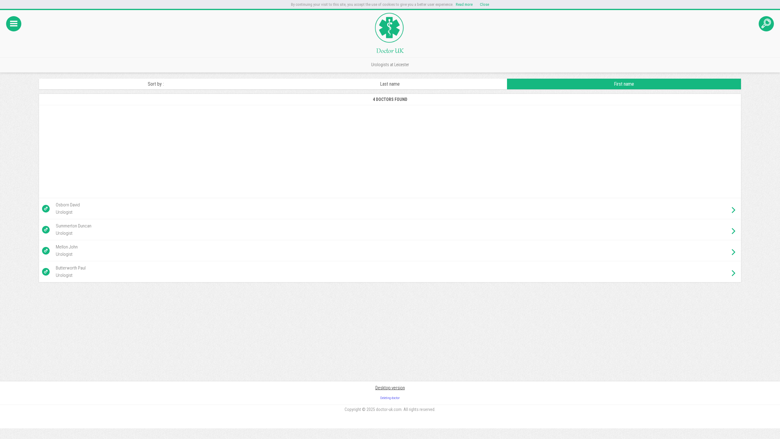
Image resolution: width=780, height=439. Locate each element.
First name (624, 84)
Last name (390, 84)
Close (484, 4)
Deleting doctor (390, 398)
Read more (464, 4)
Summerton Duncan (73, 226)
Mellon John (67, 247)
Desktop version (390, 388)
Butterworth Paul (71, 268)
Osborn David (68, 205)
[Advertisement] (225, 151)
